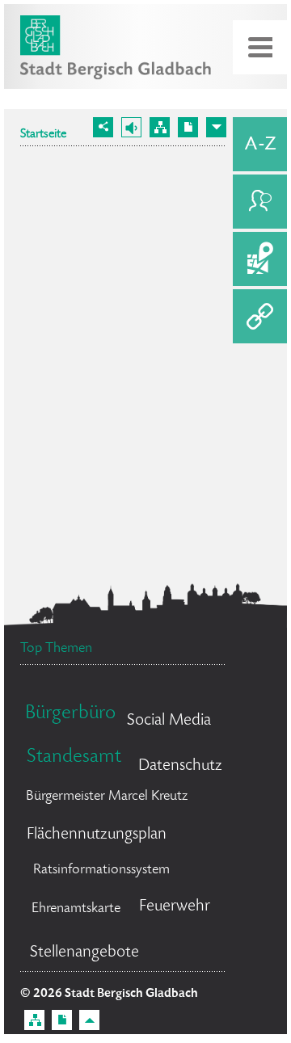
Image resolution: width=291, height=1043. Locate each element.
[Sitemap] (160, 127)
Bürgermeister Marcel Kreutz (107, 796)
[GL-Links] (260, 316)
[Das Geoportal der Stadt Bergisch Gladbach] (260, 259)
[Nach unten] (216, 127)
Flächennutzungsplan (97, 834)
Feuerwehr (174, 906)
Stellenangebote (84, 952)
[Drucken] (188, 127)
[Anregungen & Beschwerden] (260, 202)
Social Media (169, 721)
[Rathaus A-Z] (260, 144)
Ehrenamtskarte (76, 909)
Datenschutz (180, 766)
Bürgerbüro (70, 714)
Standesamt (74, 757)
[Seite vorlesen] (131, 127)
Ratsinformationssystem (101, 870)
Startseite (43, 134)
